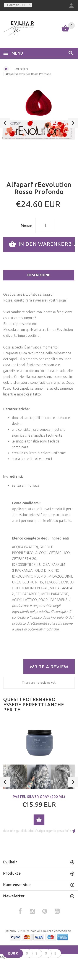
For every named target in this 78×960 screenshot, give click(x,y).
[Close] (70, 431)
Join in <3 (39, 523)
